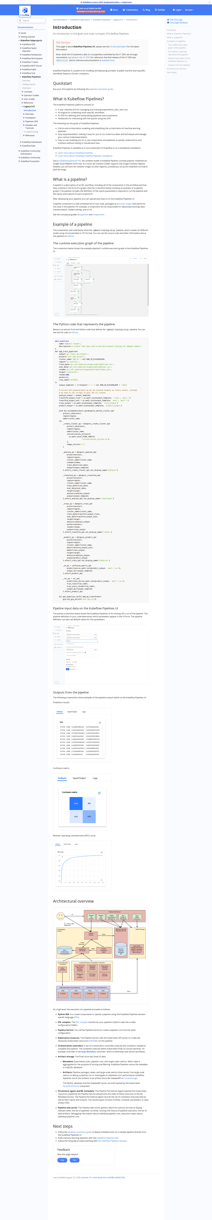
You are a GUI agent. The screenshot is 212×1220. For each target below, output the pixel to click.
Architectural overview (176, 68)
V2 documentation (118, 46)
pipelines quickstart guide (101, 89)
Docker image (125, 203)
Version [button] (188, 9)
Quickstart (171, 30)
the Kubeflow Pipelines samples (112, 1141)
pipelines (84, 214)
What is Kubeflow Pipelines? (179, 33)
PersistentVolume (71, 1086)
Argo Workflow (88, 1051)
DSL (77, 1017)
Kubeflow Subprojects (80, 19)
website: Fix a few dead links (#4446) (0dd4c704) (103, 1177)
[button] (177, 9)
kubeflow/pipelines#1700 (70, 160)
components (98, 214)
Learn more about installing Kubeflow (75, 153)
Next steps (172, 72)
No (74, 1160)
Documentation (60, 19)
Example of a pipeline (176, 41)
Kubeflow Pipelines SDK (107, 1138)
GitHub (70, 236)
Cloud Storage (130, 1078)
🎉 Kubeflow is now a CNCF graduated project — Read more (106, 2)
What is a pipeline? (175, 37)
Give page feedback (178, 22)
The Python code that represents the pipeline (178, 53)
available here (108, 60)
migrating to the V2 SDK (78, 57)
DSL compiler (82, 1022)
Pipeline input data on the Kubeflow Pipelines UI (179, 60)
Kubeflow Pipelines (101, 19)
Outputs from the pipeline (179, 65)
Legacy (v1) (118, 19)
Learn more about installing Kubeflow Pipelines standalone (85, 155)
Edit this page (175, 19)
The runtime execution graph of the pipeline (177, 46)
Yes (62, 1160)
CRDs (91, 1040)
